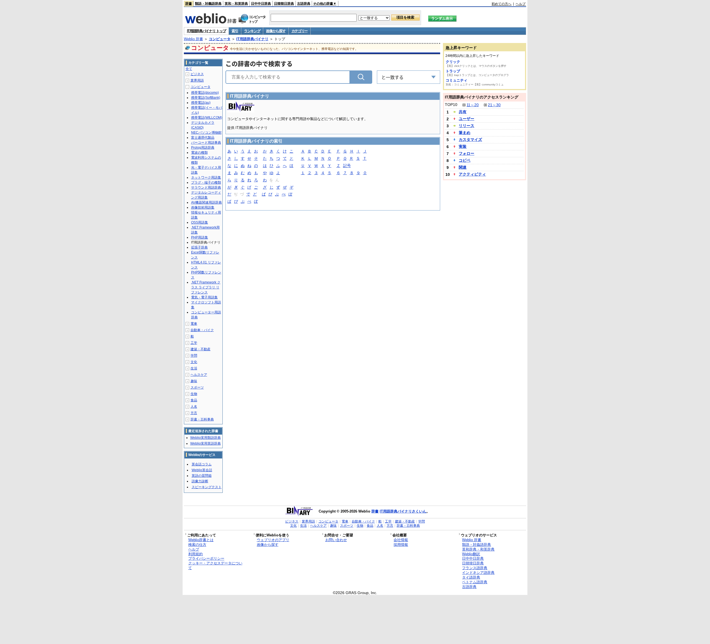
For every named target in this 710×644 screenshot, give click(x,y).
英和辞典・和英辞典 (478, 549)
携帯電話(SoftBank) (205, 98)
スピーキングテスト (207, 487)
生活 (194, 368)
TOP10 (451, 104)
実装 (462, 146)
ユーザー (466, 118)
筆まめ (464, 132)
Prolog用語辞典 (202, 147)
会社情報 (401, 540)
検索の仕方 (197, 544)
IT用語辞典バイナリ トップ (206, 31)
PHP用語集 (199, 237)
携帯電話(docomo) (205, 93)
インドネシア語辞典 (478, 573)
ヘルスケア (199, 375)
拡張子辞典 (199, 247)
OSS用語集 (199, 222)
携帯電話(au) (201, 103)
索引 (235, 31)
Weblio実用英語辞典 (205, 443)
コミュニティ (456, 80)
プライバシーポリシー (206, 558)
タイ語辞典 (471, 577)
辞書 (188, 3)
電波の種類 (199, 152)
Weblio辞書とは (201, 540)
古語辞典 (303, 3)
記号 (347, 165)
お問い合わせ (336, 540)
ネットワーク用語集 (206, 177)
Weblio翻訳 (471, 554)
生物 (194, 394)
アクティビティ (472, 174)
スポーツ (197, 387)
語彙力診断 (200, 481)
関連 (462, 167)
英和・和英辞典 (236, 3)
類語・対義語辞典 (208, 3)
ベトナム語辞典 (474, 582)
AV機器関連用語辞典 (206, 202)
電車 (194, 324)
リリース (466, 125)
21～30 (494, 105)
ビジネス (197, 74)
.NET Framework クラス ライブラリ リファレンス (205, 287)
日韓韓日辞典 (284, 3)
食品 (194, 400)
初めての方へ (501, 4)
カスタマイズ (470, 139)
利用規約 (195, 554)
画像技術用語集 (202, 207)
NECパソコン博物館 (206, 133)
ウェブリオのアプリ (273, 540)
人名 (194, 407)
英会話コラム (202, 464)
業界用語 (197, 80)
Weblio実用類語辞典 (205, 438)
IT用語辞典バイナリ (252, 39)
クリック (453, 62)
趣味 (194, 381)
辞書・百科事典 (202, 419)
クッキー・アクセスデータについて (215, 565)
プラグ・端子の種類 (206, 182)
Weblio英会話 (202, 470)
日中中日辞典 (261, 3)
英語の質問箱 (202, 476)
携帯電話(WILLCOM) (206, 118)
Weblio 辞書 (193, 39)
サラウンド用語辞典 (206, 187)
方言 (194, 413)
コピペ (464, 160)
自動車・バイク (202, 330)
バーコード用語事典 (206, 142)
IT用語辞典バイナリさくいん (403, 511)
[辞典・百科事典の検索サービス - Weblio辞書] (211, 22)
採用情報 (401, 544)
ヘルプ (521, 4)
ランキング (252, 31)
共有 (462, 112)
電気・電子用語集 (204, 297)
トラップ (453, 71)
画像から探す (275, 31)
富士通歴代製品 (202, 138)
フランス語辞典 (474, 568)
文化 (194, 362)
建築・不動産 (201, 349)
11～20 (472, 105)
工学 (194, 343)
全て (189, 68)
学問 (194, 356)
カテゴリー (299, 31)
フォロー (466, 153)
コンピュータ (219, 39)
